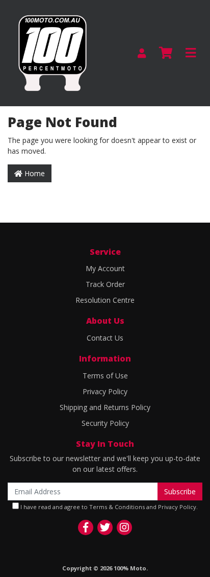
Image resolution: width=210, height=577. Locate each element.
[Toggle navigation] (190, 53)
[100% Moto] (52, 52)
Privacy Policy (105, 391)
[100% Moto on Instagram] (124, 527)
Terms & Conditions (117, 507)
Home (33, 173)
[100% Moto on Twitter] (105, 527)
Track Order (105, 284)
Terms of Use (105, 375)
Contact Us (105, 338)
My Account (105, 268)
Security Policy (105, 423)
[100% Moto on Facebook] (85, 527)
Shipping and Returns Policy (105, 407)
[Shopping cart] (165, 53)
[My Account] (141, 53)
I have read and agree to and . (108, 507)
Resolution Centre (105, 300)
